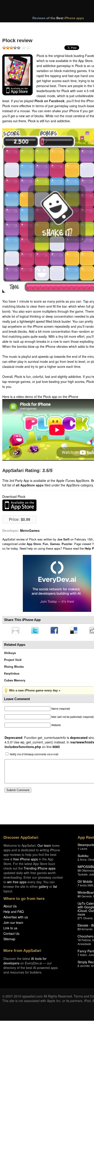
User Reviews (28, 48)
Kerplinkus (11, 675)
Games (55, 544)
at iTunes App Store (19, 505)
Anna (83, 861)
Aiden (83, 956)
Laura (83, 850)
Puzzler (67, 544)
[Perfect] (19, 47)
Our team (44, 846)
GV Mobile (85, 882)
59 (79, 872)
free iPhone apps (25, 860)
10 (79, 941)
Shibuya (10, 654)
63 (79, 930)
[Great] (15, 47)
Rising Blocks (14, 668)
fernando (87, 930)
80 (79, 897)
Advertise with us (15, 918)
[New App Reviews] (15, 26)
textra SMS (86, 886)
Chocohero (86, 937)
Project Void (12, 661)
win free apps (16, 883)
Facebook (56, 630)
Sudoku (83, 857)
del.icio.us (76, 630)
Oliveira (88, 919)
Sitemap (9, 940)
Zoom (24, 48)
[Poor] (8, 47)
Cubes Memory (14, 681)
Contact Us (11, 934)
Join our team (13, 924)
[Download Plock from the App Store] (17, 74)
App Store (34, 544)
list (55, 888)
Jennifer (85, 967)
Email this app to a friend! (15, 630)
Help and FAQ (13, 913)
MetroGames (30, 530)
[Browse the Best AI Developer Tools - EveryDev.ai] (57, 584)
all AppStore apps (30, 485)
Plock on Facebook (49, 101)
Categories (62, 26)
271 (80, 919)
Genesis (86, 897)
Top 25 (39, 26)
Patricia (86, 941)
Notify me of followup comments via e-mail (34, 755)
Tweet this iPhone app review (35, 630)
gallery (43, 888)
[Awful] (4, 47)
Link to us (10, 929)
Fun (45, 544)
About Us (10, 907)
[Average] (11, 47)
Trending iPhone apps (39, 869)
